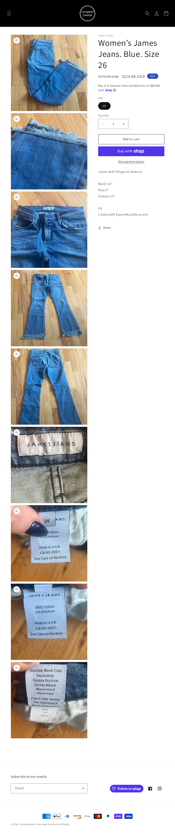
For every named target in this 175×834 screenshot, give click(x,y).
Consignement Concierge (33, 824)
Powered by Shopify (59, 824)
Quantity (103, 115)
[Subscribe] (82, 788)
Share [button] (107, 227)
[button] (9, 13)
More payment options (131, 161)
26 (104, 106)
